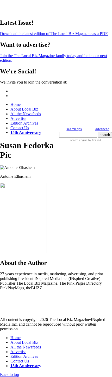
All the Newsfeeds (25, 114)
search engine (79, 140)
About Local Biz (24, 109)
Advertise (18, 118)
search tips (74, 129)
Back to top (9, 374)
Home (15, 104)
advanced (102, 129)
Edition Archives (24, 123)
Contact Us (19, 128)
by (94, 140)
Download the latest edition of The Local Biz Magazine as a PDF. (54, 33)
